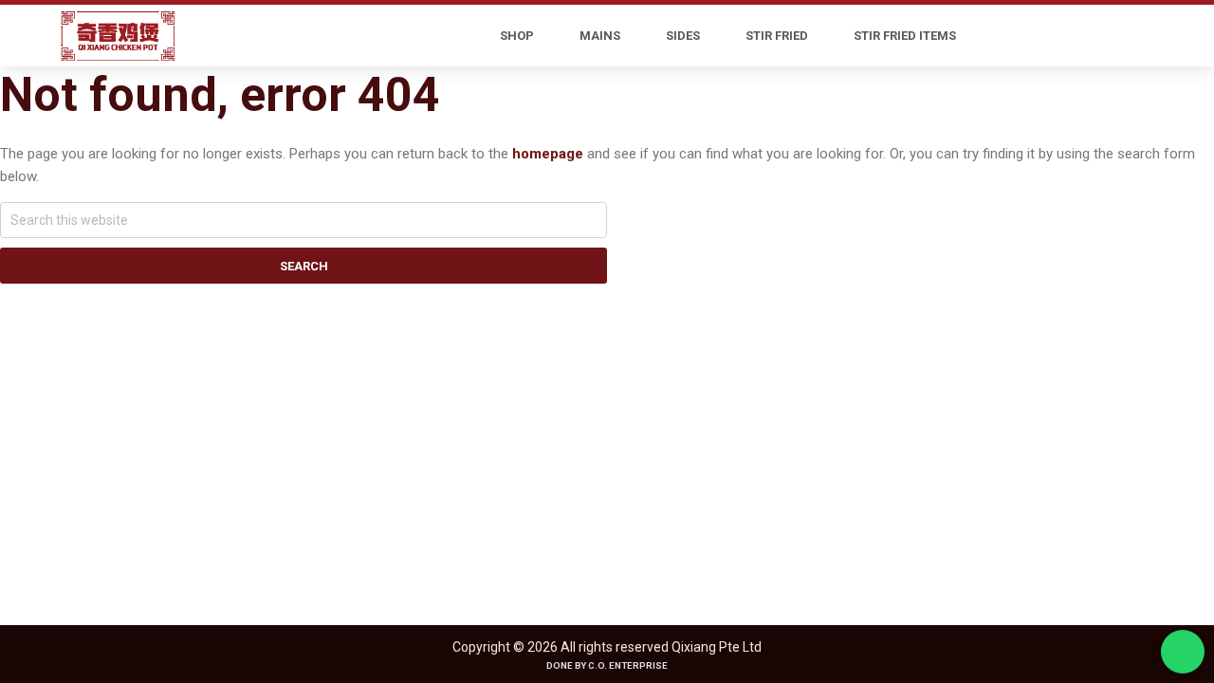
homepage (547, 153)
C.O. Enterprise (628, 665)
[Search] (1058, 36)
